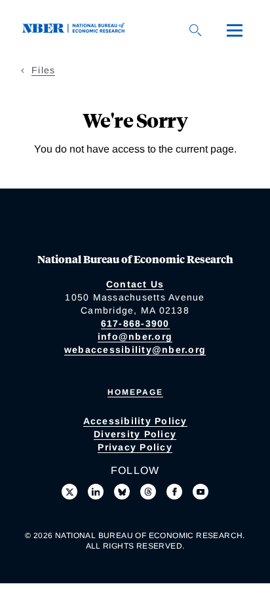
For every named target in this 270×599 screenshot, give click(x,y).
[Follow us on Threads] (148, 491)
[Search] (195, 30)
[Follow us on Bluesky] (122, 491)
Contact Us (135, 284)
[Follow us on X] (69, 491)
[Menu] (234, 30)
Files (43, 70)
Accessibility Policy (135, 421)
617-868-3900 (135, 323)
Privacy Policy (135, 447)
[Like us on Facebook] (174, 491)
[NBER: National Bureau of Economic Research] (76, 29)
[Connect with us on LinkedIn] (96, 491)
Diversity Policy (135, 434)
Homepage (135, 392)
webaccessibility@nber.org (135, 349)
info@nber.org (135, 336)
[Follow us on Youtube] (200, 491)
